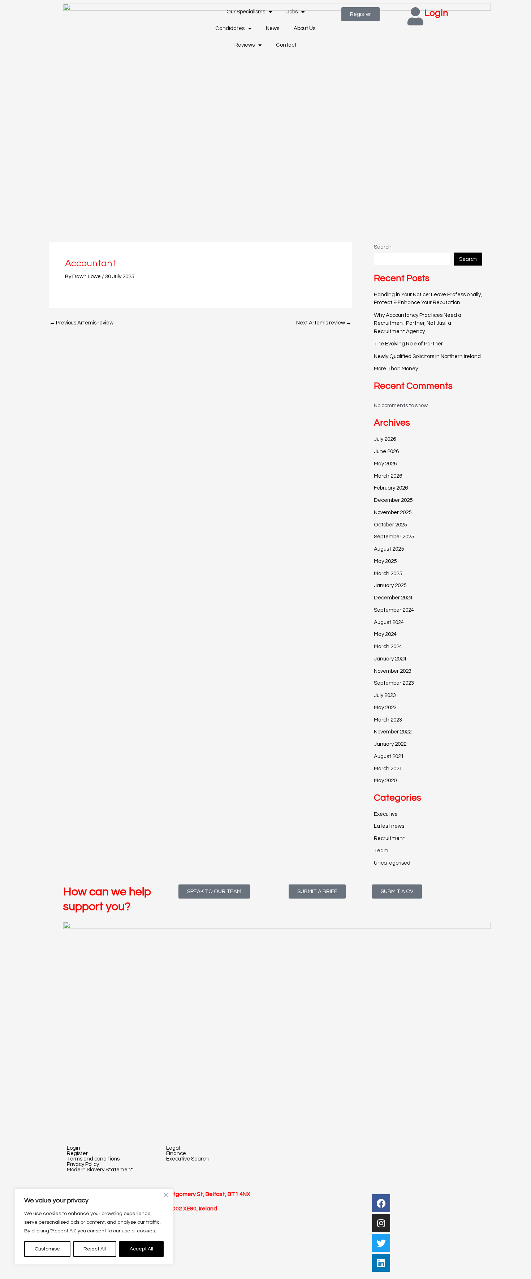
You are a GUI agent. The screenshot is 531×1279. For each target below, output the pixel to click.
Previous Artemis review (81, 323)
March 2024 (388, 646)
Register (77, 1153)
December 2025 (393, 500)
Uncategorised (392, 863)
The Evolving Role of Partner (408, 343)
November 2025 (392, 512)
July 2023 (385, 695)
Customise (47, 1249)
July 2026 (385, 439)
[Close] (165, 1194)
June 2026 (386, 451)
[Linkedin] (381, 1263)
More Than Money (396, 368)
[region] (93, 1227)
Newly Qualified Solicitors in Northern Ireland (427, 356)
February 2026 (391, 488)
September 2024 (394, 610)
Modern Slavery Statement (100, 1169)
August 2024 (389, 622)
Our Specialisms (245, 11)
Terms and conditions (93, 1159)
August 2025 (389, 549)
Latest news (389, 826)
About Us (304, 28)
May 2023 (385, 707)
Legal (173, 1148)
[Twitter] (381, 1243)
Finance (176, 1153)
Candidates (230, 28)
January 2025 (390, 585)
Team (381, 850)
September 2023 (394, 683)
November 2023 (392, 671)
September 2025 (394, 536)
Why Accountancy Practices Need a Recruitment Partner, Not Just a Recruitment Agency (417, 323)
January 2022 (390, 744)
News (272, 28)
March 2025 (388, 573)
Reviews (244, 45)
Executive (386, 814)
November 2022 (392, 732)
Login (436, 13)
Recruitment (389, 838)
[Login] (415, 16)
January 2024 (390, 659)
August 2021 (389, 756)
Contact (286, 45)
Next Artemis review (323, 323)
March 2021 (388, 768)
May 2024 (385, 634)
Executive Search (187, 1159)
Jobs (292, 11)
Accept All (141, 1249)
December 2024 (393, 597)
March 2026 (388, 476)
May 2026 (385, 463)
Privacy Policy (83, 1164)
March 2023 (388, 720)
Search (383, 247)
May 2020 (385, 780)
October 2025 (390, 524)
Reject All (94, 1249)
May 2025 (385, 561)
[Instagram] (381, 1223)
